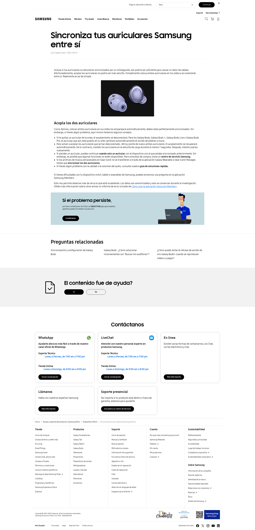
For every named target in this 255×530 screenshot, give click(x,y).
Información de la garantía (122, 452)
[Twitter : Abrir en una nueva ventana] (202, 525)
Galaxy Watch (78, 444)
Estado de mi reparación (121, 465)
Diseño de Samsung (196, 501)
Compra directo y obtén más (46, 440)
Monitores (77, 479)
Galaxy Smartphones (81, 435)
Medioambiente (194, 435)
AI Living (38, 444)
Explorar (38, 492)
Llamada (115, 479)
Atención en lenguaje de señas (124, 487)
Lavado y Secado (80, 470)
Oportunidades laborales (198, 484)
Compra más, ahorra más (45, 457)
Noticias (191, 492)
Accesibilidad (193, 444)
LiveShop (39, 479)
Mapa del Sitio (74, 526)
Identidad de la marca (197, 479)
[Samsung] (43, 19)
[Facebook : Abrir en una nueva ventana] (197, 525)
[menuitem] (65, 19)
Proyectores (78, 457)
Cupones (153, 457)
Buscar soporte (118, 444)
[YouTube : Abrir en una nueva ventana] (213, 525)
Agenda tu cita (117, 461)
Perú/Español (40, 526)
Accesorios (77, 483)
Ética (190, 497)
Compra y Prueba (42, 461)
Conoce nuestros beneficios (46, 470)
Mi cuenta (154, 448)
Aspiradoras (78, 474)
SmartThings (40, 448)
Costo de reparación (120, 470)
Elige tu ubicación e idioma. (140, 5)
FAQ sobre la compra (120, 448)
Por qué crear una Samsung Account (164, 435)
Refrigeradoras (79, 465)
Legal (64, 526)
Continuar (207, 5)
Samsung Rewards (157, 440)
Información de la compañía (199, 471)
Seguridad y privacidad (197, 440)
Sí (74, 292)
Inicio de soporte (118, 435)
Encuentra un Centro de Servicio (117, 409)
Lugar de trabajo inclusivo (198, 448)
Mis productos (156, 452)
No (96, 292)
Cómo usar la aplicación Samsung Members (154, 186)
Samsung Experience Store (46, 487)
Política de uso (87, 526)
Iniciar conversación (50, 377)
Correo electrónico (119, 483)
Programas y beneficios (44, 483)
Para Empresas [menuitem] (212, 13)
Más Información (174, 377)
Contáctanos (71, 218)
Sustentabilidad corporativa (199, 457)
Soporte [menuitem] (199, 13)
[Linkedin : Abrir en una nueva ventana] (218, 525)
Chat (113, 474)
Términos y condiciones (44, 465)
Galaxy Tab (77, 440)
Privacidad (55, 526)
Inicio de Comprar (42, 435)
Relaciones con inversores (199, 488)
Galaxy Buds (78, 448)
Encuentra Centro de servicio (123, 457)
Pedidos (153, 444)
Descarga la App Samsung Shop (48, 474)
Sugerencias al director (121, 492)
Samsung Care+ (41, 452)
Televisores (77, 452)
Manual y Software (119, 440)
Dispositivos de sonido (82, 461)
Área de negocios (195, 475)
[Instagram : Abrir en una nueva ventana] (208, 525)
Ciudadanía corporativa (197, 452)
